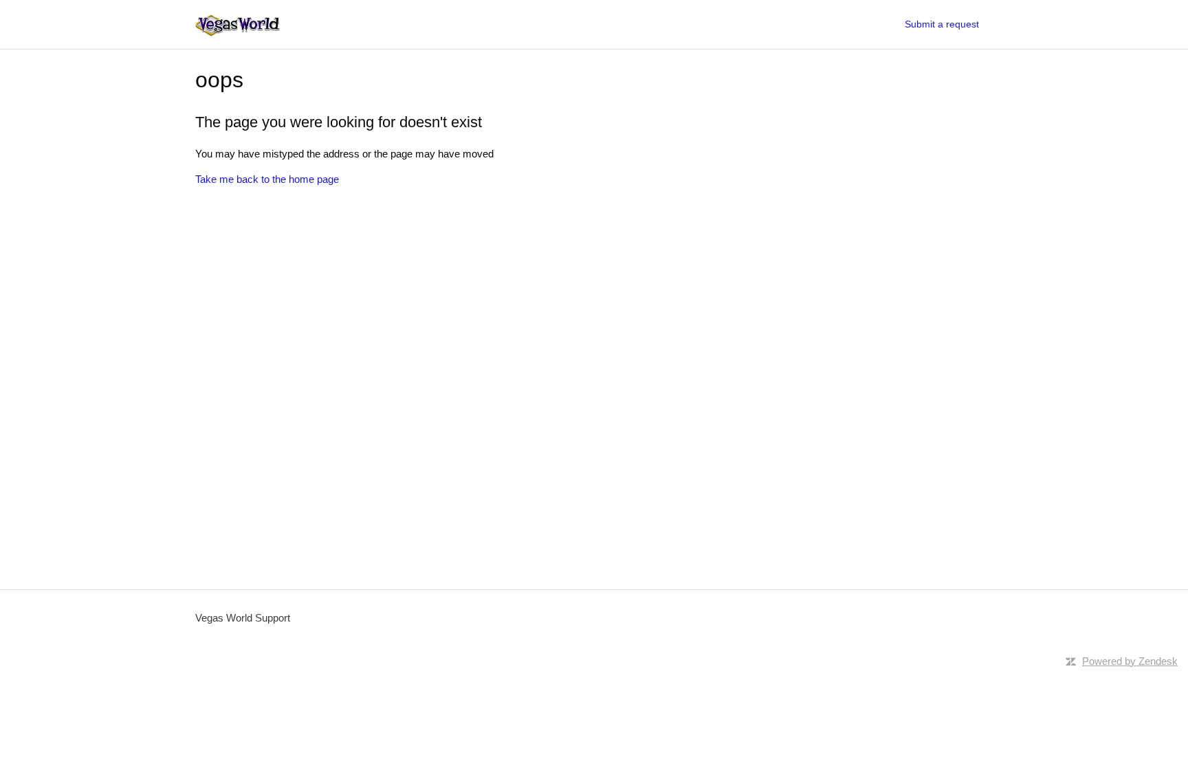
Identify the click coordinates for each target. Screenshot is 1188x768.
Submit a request (942, 24)
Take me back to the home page (267, 179)
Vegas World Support (242, 618)
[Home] (237, 24)
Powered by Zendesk (1130, 661)
